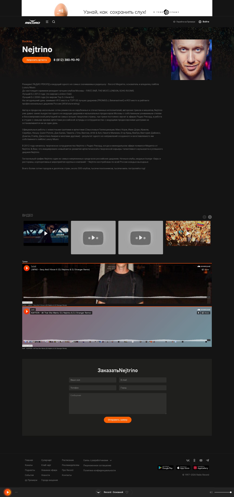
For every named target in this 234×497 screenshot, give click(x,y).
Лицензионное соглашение (97, 465)
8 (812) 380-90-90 (66, 60)
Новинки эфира (49, 470)
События (29, 475)
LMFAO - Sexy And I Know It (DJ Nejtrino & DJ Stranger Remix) (47, 305)
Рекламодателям (70, 465)
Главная (29, 460)
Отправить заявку (117, 420)
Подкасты (30, 470)
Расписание (68, 460)
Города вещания (49, 480)
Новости (45, 475)
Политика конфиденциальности (99, 470)
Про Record (67, 470)
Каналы (29, 465)
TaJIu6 (24, 305)
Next (210, 217)
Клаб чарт (46, 465)
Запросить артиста (36, 60)
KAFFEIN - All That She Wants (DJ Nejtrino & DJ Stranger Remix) (46, 348)
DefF (23, 348)
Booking (27, 41)
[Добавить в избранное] (127, 492)
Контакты (67, 475)
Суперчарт (46, 460)
